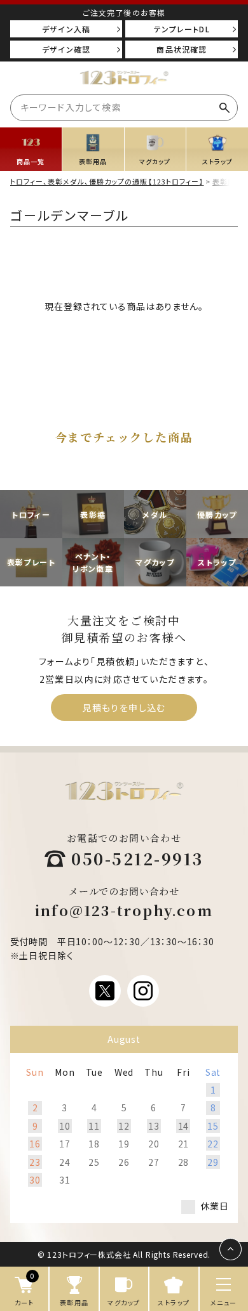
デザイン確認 (66, 49)
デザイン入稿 (66, 28)
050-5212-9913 (137, 858)
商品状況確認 (181, 49)
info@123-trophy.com (124, 910)
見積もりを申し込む (124, 707)
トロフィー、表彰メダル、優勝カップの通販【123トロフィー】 (107, 181)
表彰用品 (227, 181)
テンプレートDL (182, 28)
